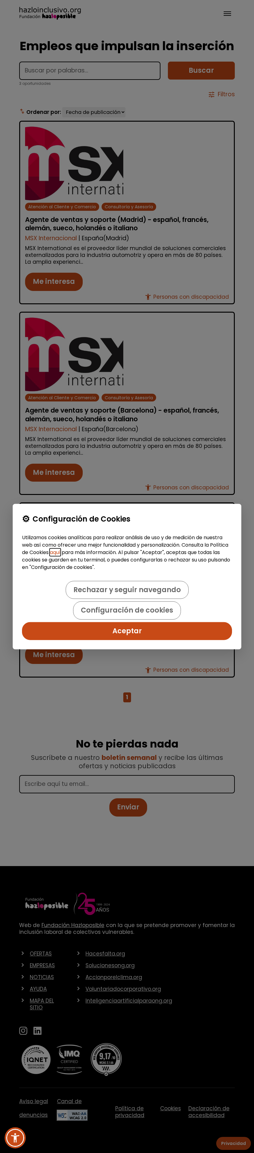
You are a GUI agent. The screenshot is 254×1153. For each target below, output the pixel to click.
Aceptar (127, 630)
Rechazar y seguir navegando (127, 590)
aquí (55, 552)
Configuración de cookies (127, 610)
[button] (15, 1138)
